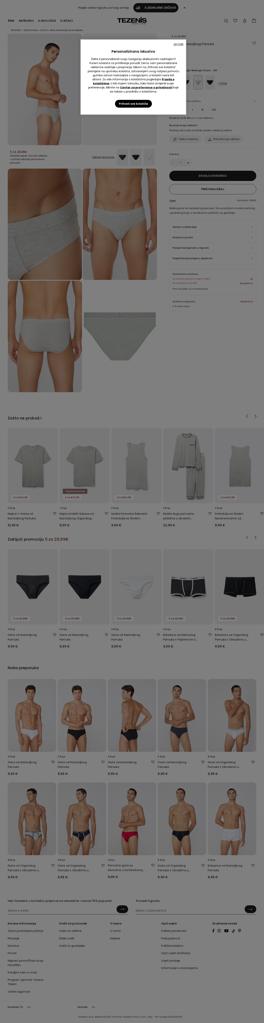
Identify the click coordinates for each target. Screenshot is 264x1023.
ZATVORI (178, 44)
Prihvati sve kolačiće (133, 104)
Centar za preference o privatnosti (146, 87)
